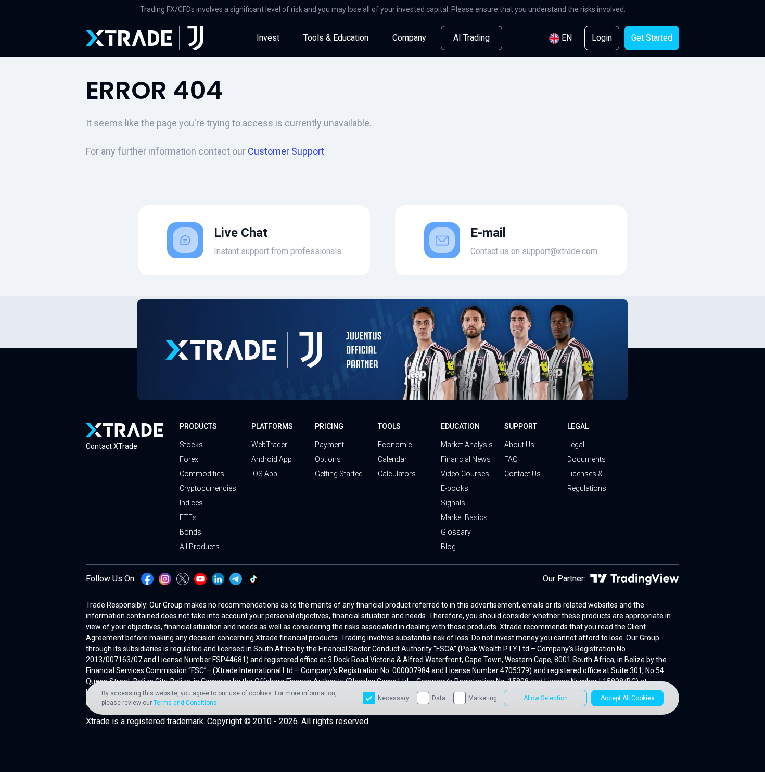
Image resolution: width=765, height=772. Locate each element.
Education (460, 426)
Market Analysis (467, 444)
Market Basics (464, 517)
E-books (454, 488)
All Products (200, 546)
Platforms (272, 426)
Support (520, 426)
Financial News (466, 459)
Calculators (397, 474)
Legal (578, 426)
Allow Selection (546, 698)
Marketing (482, 698)
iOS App (264, 474)
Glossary (456, 532)
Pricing (329, 426)
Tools (389, 426)
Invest (268, 38)
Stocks (191, 444)
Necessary (393, 698)
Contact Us (522, 474)
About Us (519, 444)
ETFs (188, 517)
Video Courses (465, 474)
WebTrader (269, 444)
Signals (453, 503)
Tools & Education (335, 38)
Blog (448, 546)
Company (409, 38)
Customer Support (286, 151)
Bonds (190, 532)
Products (198, 426)
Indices (191, 503)
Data (438, 698)
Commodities (202, 474)
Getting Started (339, 474)
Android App (271, 459)
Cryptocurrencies (208, 488)
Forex (189, 459)
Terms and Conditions (185, 702)
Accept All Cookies (628, 698)
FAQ (511, 459)
